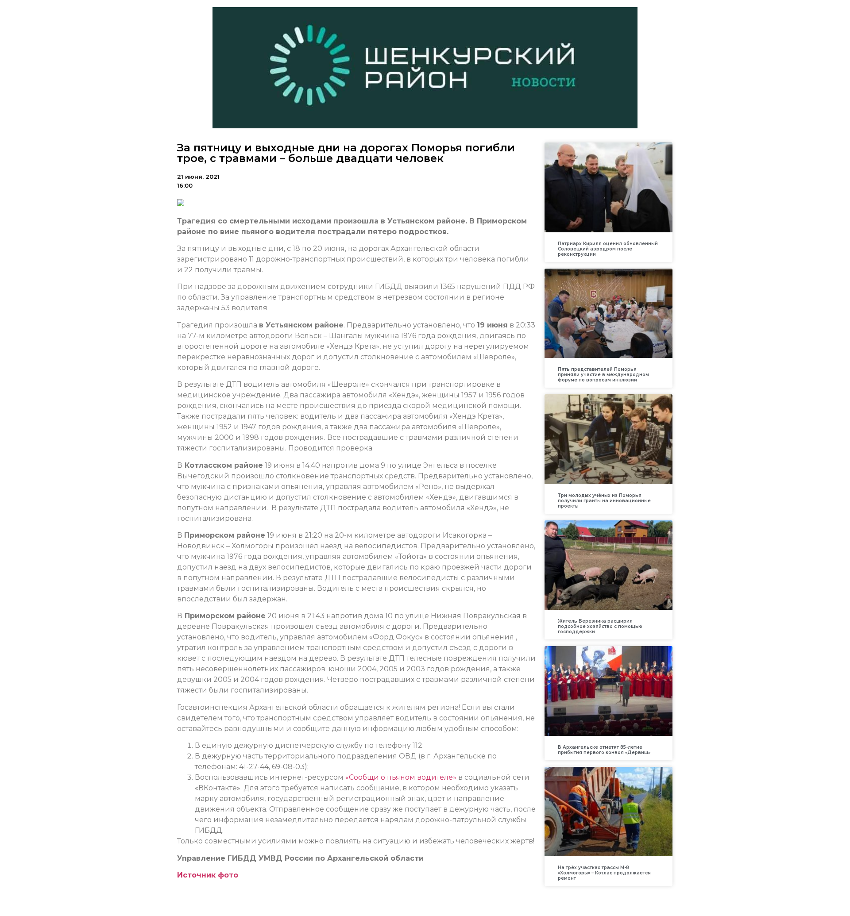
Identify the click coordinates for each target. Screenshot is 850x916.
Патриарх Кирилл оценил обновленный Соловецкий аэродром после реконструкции (608, 249)
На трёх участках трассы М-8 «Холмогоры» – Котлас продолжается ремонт (604, 873)
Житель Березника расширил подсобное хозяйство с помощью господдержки (600, 626)
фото (227, 875)
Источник (196, 875)
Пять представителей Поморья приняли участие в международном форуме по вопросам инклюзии (603, 374)
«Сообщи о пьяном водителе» (400, 777)
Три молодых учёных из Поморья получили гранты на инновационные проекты (604, 501)
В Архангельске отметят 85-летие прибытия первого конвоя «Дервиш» (604, 749)
